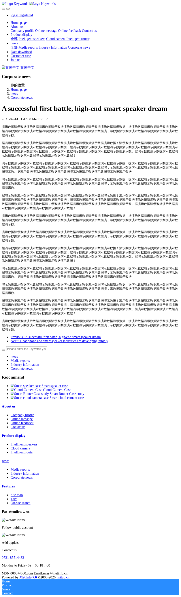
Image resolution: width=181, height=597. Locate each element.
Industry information (25, 364)
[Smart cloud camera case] (30, 398)
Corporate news (22, 97)
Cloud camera (20, 448)
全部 (14, 39)
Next (59, 341)
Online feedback (22, 423)
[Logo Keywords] (90, 4)
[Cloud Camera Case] (27, 390)
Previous (56, 337)
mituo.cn (63, 577)
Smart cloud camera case (66, 398)
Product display (13, 436)
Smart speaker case (54, 386)
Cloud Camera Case (57, 390)
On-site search (20, 503)
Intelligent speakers (24, 444)
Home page (19, 23)
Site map (17, 495)
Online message (22, 419)
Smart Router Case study (67, 394)
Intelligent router (22, 452)
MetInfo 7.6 (28, 577)
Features (8, 486)
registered (26, 15)
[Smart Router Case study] (30, 394)
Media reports (20, 360)
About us (8, 406)
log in (15, 15)
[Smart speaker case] (26, 386)
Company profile (22, 415)
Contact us (18, 427)
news (14, 93)
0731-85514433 (13, 557)
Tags (14, 499)
